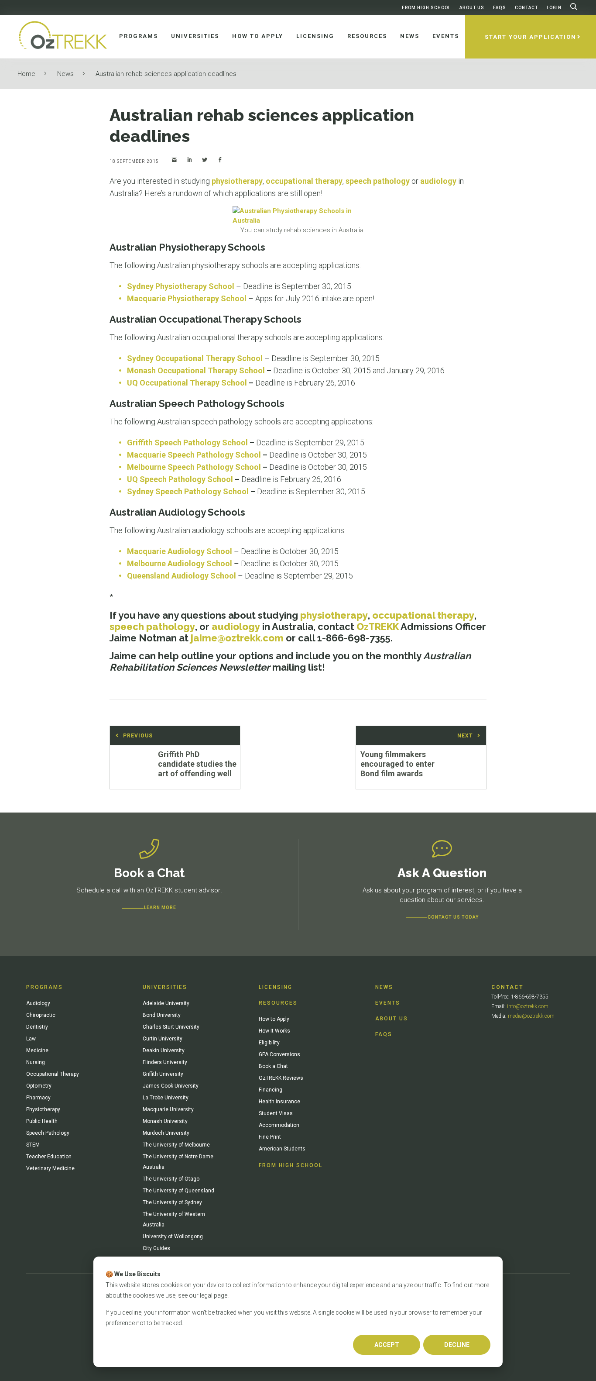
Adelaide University (166, 1003)
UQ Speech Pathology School (180, 479)
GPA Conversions (279, 1054)
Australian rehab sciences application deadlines (166, 74)
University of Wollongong (173, 1236)
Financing (270, 1090)
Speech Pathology (47, 1133)
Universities (165, 987)
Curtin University (162, 1039)
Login (554, 7)
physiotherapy (237, 181)
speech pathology (378, 181)
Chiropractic (40, 1015)
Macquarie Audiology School (179, 551)
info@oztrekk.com (527, 1006)
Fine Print (270, 1137)
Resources (278, 1003)
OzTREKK (377, 626)
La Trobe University (165, 1098)
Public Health (42, 1121)
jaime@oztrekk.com (237, 638)
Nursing (35, 1062)
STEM (33, 1145)
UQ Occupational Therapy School (187, 382)
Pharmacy (38, 1098)
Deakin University (164, 1050)
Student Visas (276, 1113)
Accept (386, 1344)
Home (26, 74)
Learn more (160, 907)
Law (31, 1039)
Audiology (38, 1003)
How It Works (274, 1031)
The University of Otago (171, 1179)
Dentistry (37, 1027)
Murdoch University (166, 1133)
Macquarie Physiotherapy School (187, 298)
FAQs (499, 7)
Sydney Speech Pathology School (188, 491)
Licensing (275, 987)
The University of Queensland (178, 1191)
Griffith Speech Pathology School (187, 442)
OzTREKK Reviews (281, 1078)
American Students (282, 1149)
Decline (456, 1344)
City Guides (156, 1248)
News (65, 74)
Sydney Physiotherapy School (180, 286)
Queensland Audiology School (181, 575)
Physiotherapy (43, 1109)
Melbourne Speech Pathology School (194, 467)
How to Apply (274, 1019)
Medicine (37, 1050)
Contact (526, 7)
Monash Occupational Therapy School (196, 370)
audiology (438, 181)
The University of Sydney (172, 1202)
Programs (44, 987)
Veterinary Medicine (50, 1168)
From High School (426, 7)
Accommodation (279, 1125)
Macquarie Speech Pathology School (194, 454)
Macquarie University (168, 1109)
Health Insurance (279, 1102)
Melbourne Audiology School (179, 563)
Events (387, 1003)
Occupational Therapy (52, 1074)
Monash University (165, 1121)
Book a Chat (273, 1066)
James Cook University (171, 1086)
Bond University (162, 1015)
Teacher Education (49, 1157)
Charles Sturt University (171, 1027)
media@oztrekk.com (531, 1016)
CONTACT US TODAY (453, 917)
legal (206, 1295)
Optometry (38, 1086)
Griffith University (163, 1074)
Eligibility (269, 1043)
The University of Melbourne (176, 1145)
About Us (471, 7)
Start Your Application (530, 37)
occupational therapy (304, 181)
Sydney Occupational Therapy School (195, 358)
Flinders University (165, 1062)
